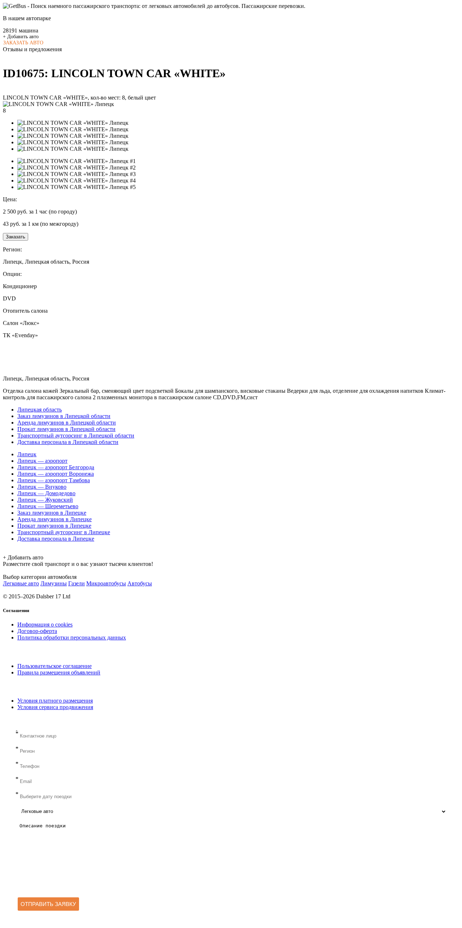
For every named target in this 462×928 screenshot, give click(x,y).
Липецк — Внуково (41, 487)
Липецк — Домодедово (46, 493)
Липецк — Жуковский (45, 500)
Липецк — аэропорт (42, 461)
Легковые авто (21, 583)
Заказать (15, 236)
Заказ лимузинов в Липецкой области (63, 416)
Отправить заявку (48, 904)
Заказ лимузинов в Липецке (51, 513)
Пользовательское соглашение (54, 666)
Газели (76, 583)
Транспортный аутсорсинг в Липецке (63, 532)
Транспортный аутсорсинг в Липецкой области (75, 435)
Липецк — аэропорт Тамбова (53, 480)
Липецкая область (39, 409)
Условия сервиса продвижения (55, 707)
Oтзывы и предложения (32, 49)
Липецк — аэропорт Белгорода (55, 467)
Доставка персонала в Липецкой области (67, 442)
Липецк (26, 454)
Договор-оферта (37, 631)
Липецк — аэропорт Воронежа (55, 474)
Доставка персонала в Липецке (55, 539)
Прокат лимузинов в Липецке (54, 526)
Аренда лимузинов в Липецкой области (66, 422)
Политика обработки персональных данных (71, 637)
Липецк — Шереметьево (47, 506)
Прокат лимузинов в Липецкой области (66, 429)
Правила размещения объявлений (58, 672)
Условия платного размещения (55, 701)
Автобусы (139, 583)
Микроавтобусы (106, 583)
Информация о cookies (45, 624)
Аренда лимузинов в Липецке (54, 519)
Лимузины (53, 583)
